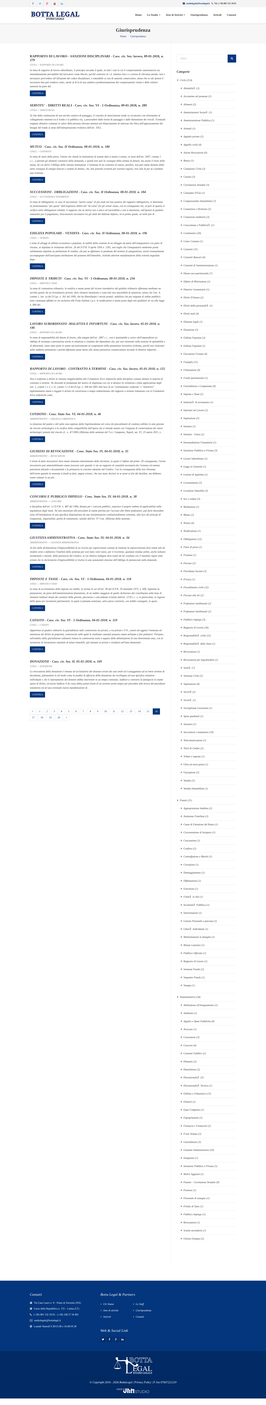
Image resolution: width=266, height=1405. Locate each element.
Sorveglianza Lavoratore (195, 708)
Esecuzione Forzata (193, 354)
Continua (38, 93)
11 (114, 711)
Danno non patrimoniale (196, 273)
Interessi (187, 426)
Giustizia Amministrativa (65, 542)
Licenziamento (190, 482)
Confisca (187, 848)
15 (148, 711)
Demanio (188, 1061)
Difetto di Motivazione (195, 281)
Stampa (187, 985)
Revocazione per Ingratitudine (198, 660)
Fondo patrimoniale (193, 378)
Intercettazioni (190, 913)
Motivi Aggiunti (191, 1174)
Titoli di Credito (191, 748)
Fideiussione (189, 370)
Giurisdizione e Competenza (197, 386)
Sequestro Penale (192, 977)
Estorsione (188, 888)
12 (122, 711)
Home (138, 15)
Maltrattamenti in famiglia (197, 937)
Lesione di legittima (193, 474)
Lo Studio (153, 15)
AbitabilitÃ (189, 88)
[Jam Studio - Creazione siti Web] (133, 1390)
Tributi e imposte (192, 756)
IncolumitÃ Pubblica (194, 905)
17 (33, 717)
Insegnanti (188, 1158)
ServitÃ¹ (187, 692)
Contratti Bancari (192, 257)
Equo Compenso (192, 1109)
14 (139, 711)
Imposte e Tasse (48, 283)
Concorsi (56, 501)
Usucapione (189, 772)
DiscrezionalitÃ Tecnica (195, 1085)
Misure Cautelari (192, 945)
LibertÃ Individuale (194, 929)
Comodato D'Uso (192, 193)
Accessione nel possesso (195, 96)
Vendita (44, 238)
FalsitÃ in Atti (191, 896)
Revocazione (58, 456)
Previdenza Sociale (193, 571)
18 (42, 717)
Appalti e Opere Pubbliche (197, 1021)
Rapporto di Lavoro (52, 65)
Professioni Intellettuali (195, 611)
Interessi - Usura (191, 434)
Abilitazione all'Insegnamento (198, 1005)
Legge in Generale (193, 466)
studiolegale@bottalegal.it (198, 3)
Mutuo (186, 515)
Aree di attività (110, 1310)
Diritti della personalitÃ (196, 305)
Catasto (44, 625)
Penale (183, 800)
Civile (33, 65)
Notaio (186, 523)
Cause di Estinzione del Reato (198, 824)
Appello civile (190, 144)
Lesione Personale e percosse (198, 921)
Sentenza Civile (191, 675)
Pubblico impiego (192, 619)
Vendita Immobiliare (193, 788)
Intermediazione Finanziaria (197, 442)
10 (105, 711)
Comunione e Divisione (195, 209)
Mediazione (189, 507)
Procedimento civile (193, 587)
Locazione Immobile (193, 490)
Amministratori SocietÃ (195, 112)
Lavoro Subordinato (193, 458)
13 (131, 711)
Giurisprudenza (199, 15)
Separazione (189, 684)
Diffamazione (190, 881)
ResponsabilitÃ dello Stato (197, 643)
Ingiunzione (189, 418)
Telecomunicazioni (192, 740)
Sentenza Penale (191, 969)
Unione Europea (191, 1238)
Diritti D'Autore (191, 297)
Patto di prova (190, 547)
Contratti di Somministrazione (198, 265)
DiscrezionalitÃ (191, 1077)
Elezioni (188, 1101)
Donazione (46, 666)
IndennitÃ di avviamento (196, 402)
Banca (186, 160)
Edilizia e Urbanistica (63, 419)
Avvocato (188, 1029)
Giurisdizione (190, 1142)
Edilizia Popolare (192, 337)
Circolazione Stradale (194, 185)
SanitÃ (187, 668)
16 (156, 711)
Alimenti (187, 104)
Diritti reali (47, 110)
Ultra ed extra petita (194, 764)
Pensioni (187, 1190)
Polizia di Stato (191, 1206)
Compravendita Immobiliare (197, 201)
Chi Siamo (108, 1304)
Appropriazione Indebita (195, 808)
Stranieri (188, 724)
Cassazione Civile (192, 168)
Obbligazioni (190, 539)
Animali (187, 128)
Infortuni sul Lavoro (193, 410)
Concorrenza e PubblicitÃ (196, 225)
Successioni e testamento (54, 197)
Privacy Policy (142, 1382)
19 (50, 717)
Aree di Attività (174, 15)
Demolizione (189, 1069)
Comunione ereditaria (194, 217)
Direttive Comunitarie (194, 289)
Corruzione (189, 864)
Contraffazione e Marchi (195, 856)
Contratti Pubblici (192, 1053)
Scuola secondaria (192, 1230)
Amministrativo (38, 419)
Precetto (187, 563)
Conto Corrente (191, 241)
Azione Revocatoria (193, 152)
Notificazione (190, 531)
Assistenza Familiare (193, 816)
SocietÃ (187, 700)
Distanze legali (191, 321)
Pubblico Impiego (192, 1214)
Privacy (187, 579)
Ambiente (188, 1013)
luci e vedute (189, 499)
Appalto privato (191, 136)
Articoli (217, 15)
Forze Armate (190, 1134)
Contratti (45, 151)
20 (59, 717)
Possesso (187, 555)
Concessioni (189, 1037)
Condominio (189, 233)
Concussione (189, 840)
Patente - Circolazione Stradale (199, 1182)
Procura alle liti (191, 595)
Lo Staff (140, 1304)
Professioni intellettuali (195, 603)
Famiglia (188, 362)
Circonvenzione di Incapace (197, 832)
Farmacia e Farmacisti (195, 1126)
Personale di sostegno (194, 1198)
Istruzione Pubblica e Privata (198, 450)
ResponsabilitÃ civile (194, 635)
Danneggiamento (192, 872)
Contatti (231, 15)
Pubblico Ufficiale (192, 953)
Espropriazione (191, 1117)
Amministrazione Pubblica (196, 120)
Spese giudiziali (191, 716)
